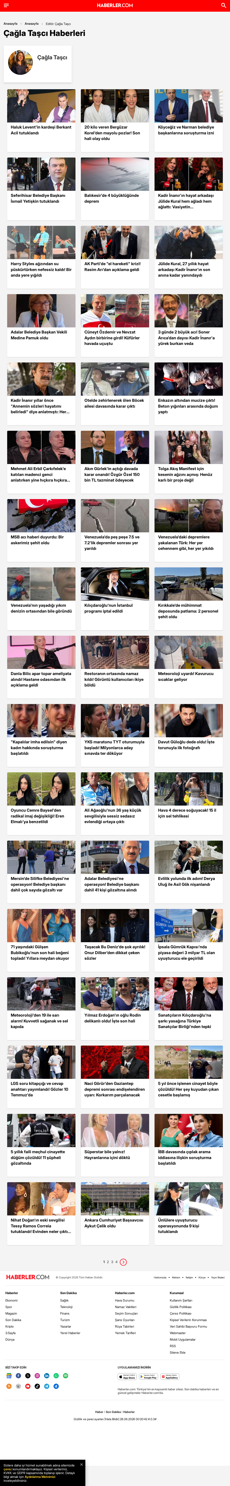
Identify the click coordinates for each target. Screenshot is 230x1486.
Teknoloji (66, 1307)
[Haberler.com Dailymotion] (56, 1386)
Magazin (11, 1313)
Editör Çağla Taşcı (58, 24)
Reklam (176, 1277)
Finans (64, 1313)
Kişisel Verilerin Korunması (188, 1320)
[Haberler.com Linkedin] (46, 1376)
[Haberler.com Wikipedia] (18, 1386)
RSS (173, 1346)
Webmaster (178, 1333)
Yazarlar (65, 1326)
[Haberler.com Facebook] (18, 1376)
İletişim (189, 1277)
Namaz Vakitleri (125, 1307)
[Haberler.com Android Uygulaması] (148, 1377)
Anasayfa (11, 23)
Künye (202, 1277)
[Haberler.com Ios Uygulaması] (127, 1377)
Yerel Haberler (70, 1333)
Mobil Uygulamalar (183, 1339)
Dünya (9, 1339)
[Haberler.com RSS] (9, 1386)
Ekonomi (11, 1300)
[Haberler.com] (27, 1277)
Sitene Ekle (178, 1352)
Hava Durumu (124, 1300)
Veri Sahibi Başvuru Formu (188, 1326)
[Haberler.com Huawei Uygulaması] (169, 1377)
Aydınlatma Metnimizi (40, 1477)
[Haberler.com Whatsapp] (56, 1376)
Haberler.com (125, 1293)
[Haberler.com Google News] (9, 1376)
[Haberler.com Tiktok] (37, 1386)
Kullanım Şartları (181, 1300)
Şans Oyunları (125, 1320)
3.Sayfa (10, 1333)
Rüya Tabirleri (124, 1326)
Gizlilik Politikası (181, 1307)
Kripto (9, 1326)
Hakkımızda (160, 1277)
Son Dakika (13, 1320)
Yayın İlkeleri (218, 1277)
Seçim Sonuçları (126, 1313)
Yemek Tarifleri (125, 1333)
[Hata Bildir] (111, 1419)
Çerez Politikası (180, 1313)
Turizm (65, 1320)
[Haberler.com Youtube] (27, 1386)
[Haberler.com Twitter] (27, 1376)
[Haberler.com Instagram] (37, 1376)
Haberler (11, 1293)
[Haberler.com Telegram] (46, 1386)
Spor (8, 1307)
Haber (99, 1412)
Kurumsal (177, 1293)
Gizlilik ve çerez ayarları (89, 1419)
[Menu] (6, 5)
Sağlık (64, 1300)
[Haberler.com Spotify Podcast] (65, 1376)
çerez (8, 1469)
